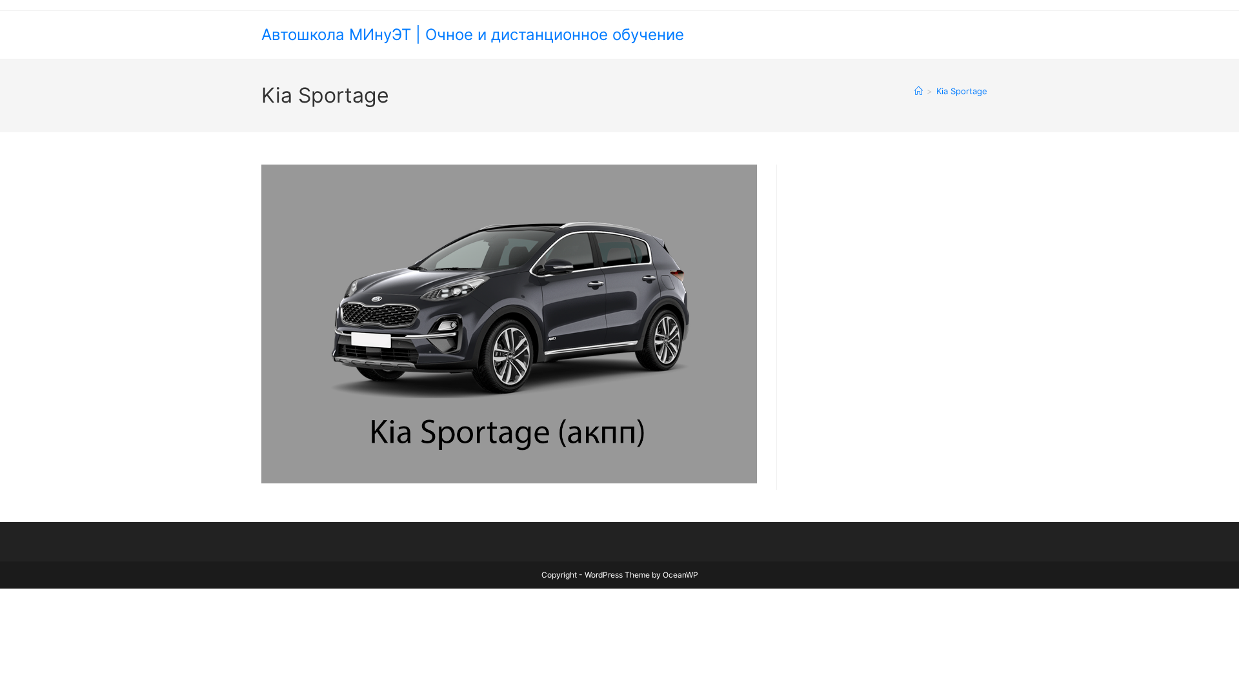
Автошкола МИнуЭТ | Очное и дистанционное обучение (472, 34)
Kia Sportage (961, 91)
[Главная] (918, 91)
